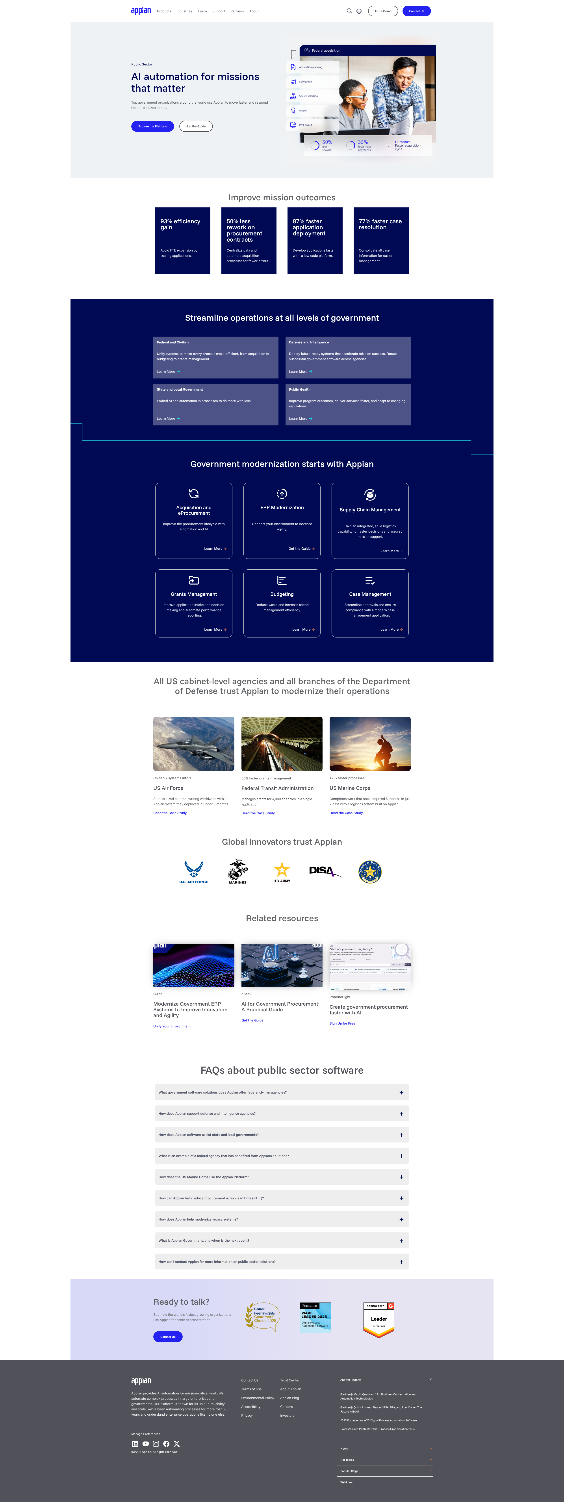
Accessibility (250, 1406)
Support (218, 11)
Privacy (247, 1415)
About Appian (290, 1389)
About (254, 11)
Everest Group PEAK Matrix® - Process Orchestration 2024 (377, 1429)
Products (164, 11)
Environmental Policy (257, 1398)
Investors (287, 1415)
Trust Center (290, 1380)
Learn (202, 11)
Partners (237, 11)
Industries (184, 11)
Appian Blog (289, 1398)
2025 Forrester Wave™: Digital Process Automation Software (378, 1420)
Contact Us (249, 1380)
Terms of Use (251, 1389)
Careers (286, 1406)
